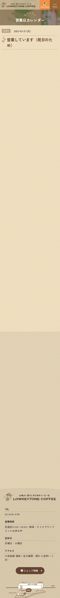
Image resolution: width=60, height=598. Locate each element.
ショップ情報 (31, 570)
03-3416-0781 (12, 514)
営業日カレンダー (30, 19)
